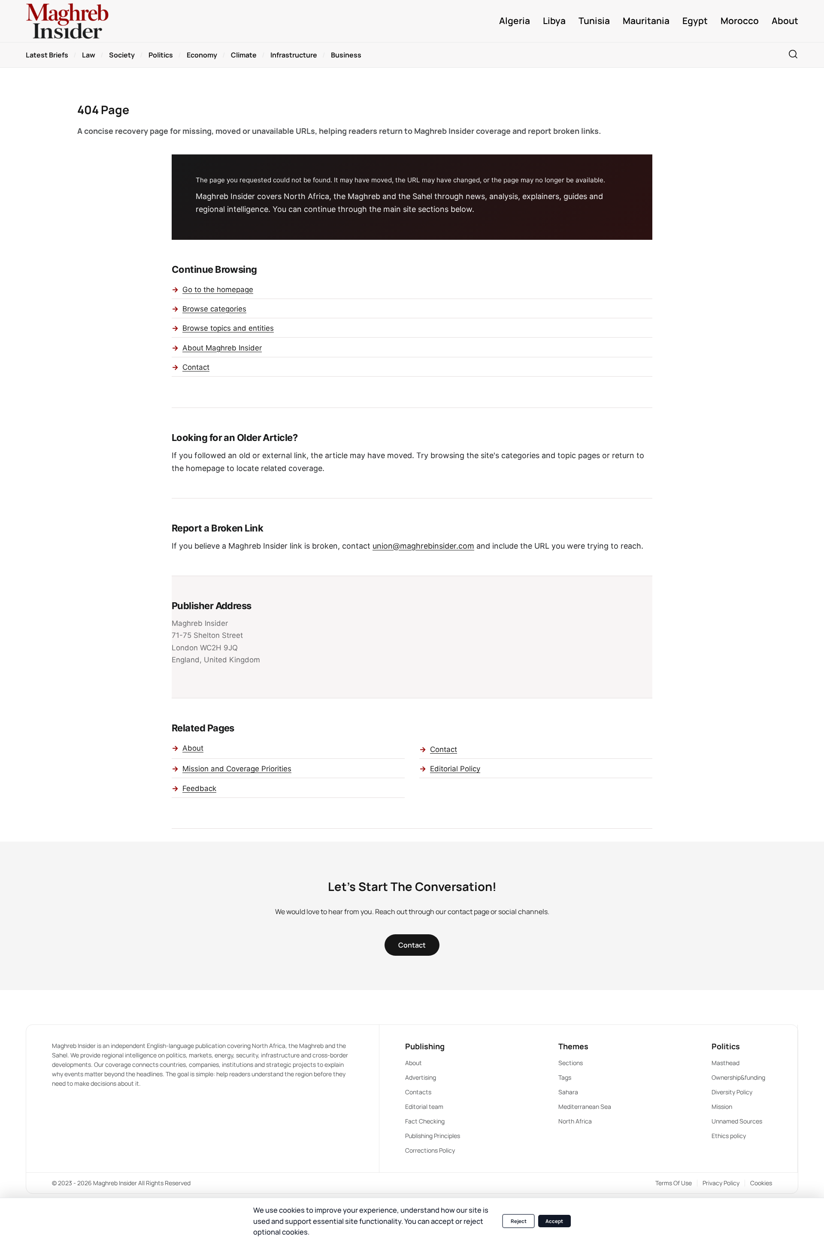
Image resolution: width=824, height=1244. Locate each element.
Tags (564, 1077)
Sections (570, 1063)
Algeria (514, 20)
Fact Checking (425, 1121)
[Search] (793, 54)
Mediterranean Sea (584, 1106)
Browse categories (214, 309)
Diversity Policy (732, 1092)
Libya (554, 20)
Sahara (568, 1092)
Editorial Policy (455, 768)
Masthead (725, 1063)
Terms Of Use (673, 1183)
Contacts (418, 1092)
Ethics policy (729, 1136)
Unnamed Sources (737, 1121)
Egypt (695, 20)
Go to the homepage (217, 289)
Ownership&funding (738, 1077)
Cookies (761, 1183)
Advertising (420, 1077)
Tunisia (594, 20)
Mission (722, 1106)
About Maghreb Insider (222, 348)
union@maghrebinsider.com (423, 545)
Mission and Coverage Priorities (236, 768)
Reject (519, 1221)
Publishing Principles (432, 1136)
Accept (554, 1221)
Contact (195, 367)
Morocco (740, 20)
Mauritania (646, 20)
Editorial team (424, 1106)
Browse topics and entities (228, 328)
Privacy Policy (721, 1183)
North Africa (575, 1121)
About (785, 20)
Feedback (199, 788)
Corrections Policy (430, 1150)
